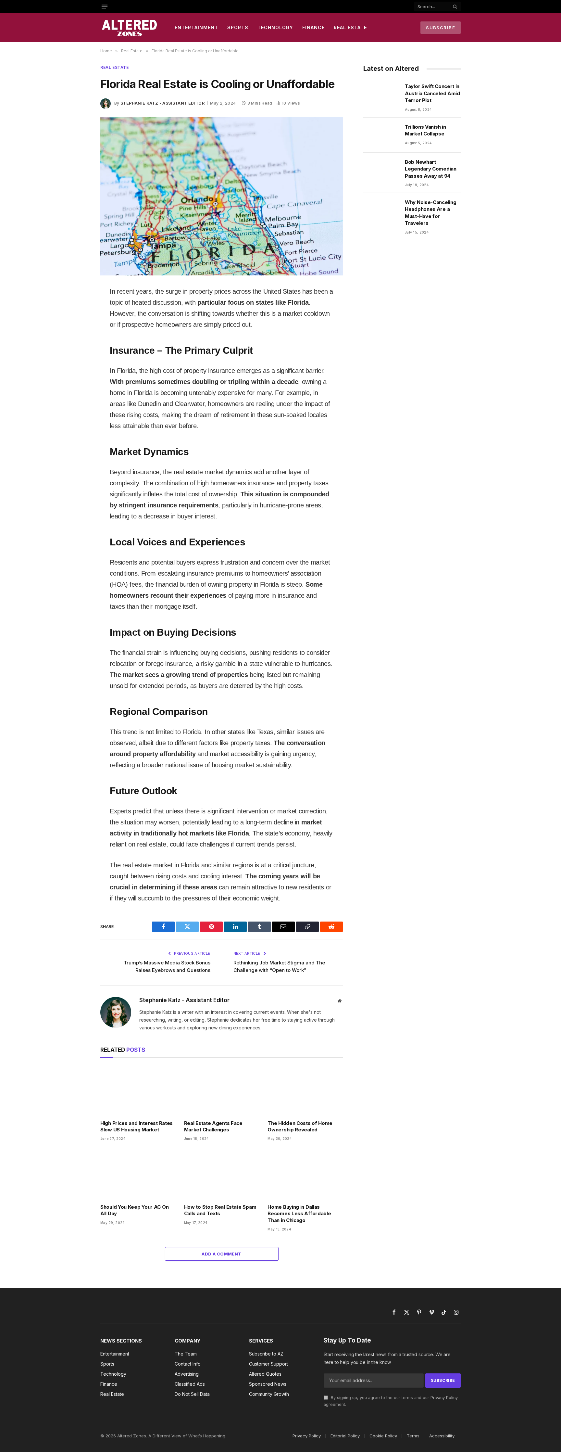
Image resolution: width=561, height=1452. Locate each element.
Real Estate (350, 27)
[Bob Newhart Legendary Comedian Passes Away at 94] (381, 170)
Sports (237, 27)
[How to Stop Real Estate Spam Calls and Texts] (221, 1174)
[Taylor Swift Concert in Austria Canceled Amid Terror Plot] (381, 94)
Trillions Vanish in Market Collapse (425, 130)
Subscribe (440, 27)
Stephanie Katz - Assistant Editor (162, 103)
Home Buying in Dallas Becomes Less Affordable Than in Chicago (299, 1213)
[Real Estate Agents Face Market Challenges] (221, 1090)
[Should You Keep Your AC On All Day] (138, 1174)
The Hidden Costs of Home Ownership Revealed (300, 1126)
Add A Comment (221, 1253)
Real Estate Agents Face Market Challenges (213, 1126)
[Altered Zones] (129, 28)
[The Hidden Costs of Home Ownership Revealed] (305, 1090)
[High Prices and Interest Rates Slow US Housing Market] (138, 1090)
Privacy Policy (444, 1397)
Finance (313, 27)
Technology (275, 27)
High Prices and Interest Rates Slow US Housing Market (136, 1126)
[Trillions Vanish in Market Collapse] (381, 135)
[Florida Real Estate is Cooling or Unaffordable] (221, 196)
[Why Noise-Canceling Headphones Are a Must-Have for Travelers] (381, 210)
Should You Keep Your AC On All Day (134, 1210)
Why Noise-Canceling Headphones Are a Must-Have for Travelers (430, 212)
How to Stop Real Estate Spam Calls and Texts (220, 1210)
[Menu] (104, 6)
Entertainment (196, 27)
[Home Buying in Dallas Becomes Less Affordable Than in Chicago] (305, 1174)
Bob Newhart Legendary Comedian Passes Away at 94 (430, 169)
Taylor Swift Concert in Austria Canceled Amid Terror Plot (432, 93)
